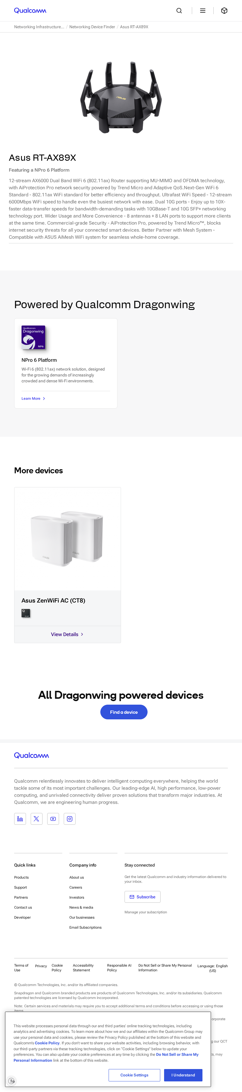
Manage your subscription (146, 912)
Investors (76, 897)
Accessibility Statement (83, 967)
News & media (81, 907)
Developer (22, 917)
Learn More (31, 398)
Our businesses (81, 917)
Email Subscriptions (85, 927)
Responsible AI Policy (119, 967)
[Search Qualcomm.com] (180, 10)
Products (21, 877)
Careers (75, 887)
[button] (166, 967)
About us (76, 877)
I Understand (183, 1075)
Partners (21, 897)
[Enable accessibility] (11, 1081)
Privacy (41, 966)
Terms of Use (21, 967)
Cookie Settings (134, 1075)
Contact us (23, 907)
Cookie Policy (57, 967)
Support (20, 887)
